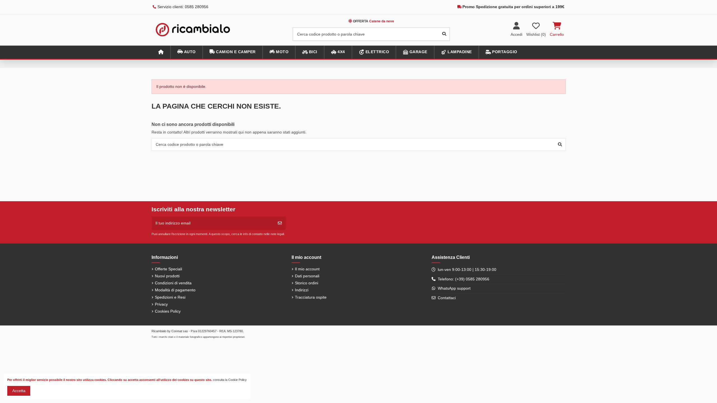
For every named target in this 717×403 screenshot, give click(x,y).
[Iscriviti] (280, 223)
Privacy (161, 304)
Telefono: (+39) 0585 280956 (463, 279)
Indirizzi (301, 290)
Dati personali (307, 276)
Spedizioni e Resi (170, 297)
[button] (186, 52)
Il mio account (307, 269)
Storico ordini (306, 283)
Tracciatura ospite (311, 297)
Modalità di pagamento (175, 290)
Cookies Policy (168, 311)
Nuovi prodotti (167, 276)
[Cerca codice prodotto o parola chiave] (444, 34)
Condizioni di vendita (173, 283)
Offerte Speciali (168, 269)
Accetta (18, 390)
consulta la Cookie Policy (230, 379)
